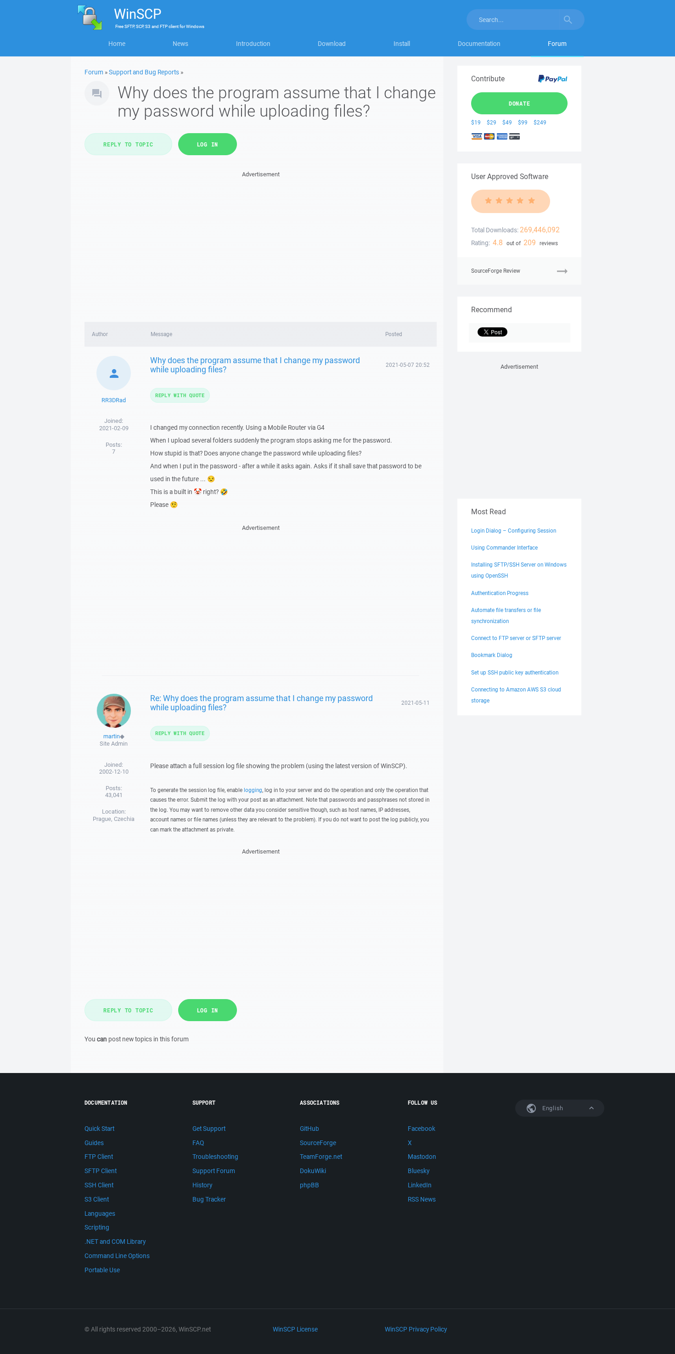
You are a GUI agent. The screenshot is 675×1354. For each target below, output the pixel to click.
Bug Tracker (209, 1199)
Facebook (421, 1128)
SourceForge (318, 1143)
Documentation (479, 43)
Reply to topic (128, 144)
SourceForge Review (495, 270)
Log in (208, 144)
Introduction (253, 43)
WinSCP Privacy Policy (416, 1329)
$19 (476, 122)
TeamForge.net (321, 1156)
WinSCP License (295, 1329)
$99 (523, 122)
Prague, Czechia (114, 819)
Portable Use (102, 1270)
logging (253, 790)
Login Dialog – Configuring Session (513, 530)
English (551, 1108)
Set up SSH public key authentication (514, 672)
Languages (99, 1213)
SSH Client (98, 1185)
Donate (519, 103)
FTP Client (98, 1156)
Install (402, 43)
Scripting (96, 1227)
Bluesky (418, 1171)
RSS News (422, 1199)
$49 (507, 122)
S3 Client (96, 1199)
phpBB (309, 1185)
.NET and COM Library (115, 1241)
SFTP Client (100, 1171)
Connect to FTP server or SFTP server (516, 638)
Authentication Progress (500, 593)
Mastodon (422, 1156)
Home (116, 43)
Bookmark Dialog (491, 655)
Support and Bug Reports (144, 72)
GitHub (309, 1128)
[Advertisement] (260, 244)
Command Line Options (117, 1256)
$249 (540, 122)
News (180, 43)
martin (111, 736)
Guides (94, 1143)
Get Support (208, 1128)
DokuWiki (313, 1171)
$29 (491, 122)
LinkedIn (420, 1185)
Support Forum (213, 1171)
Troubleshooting (215, 1156)
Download (332, 43)
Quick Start (99, 1128)
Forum (557, 43)
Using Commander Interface (504, 547)
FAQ (198, 1143)
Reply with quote (180, 395)
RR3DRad (113, 400)
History (202, 1185)
